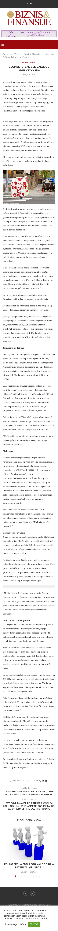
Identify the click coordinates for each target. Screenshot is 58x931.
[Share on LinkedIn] (43, 780)
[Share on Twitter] (40, 780)
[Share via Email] (46, 780)
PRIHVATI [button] (34, 924)
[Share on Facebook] (37, 780)
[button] (5, 851)
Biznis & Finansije (32, 54)
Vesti (16, 54)
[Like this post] (34, 780)
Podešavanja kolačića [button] (15, 924)
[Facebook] (27, 3)
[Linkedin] (31, 3)
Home (5, 54)
